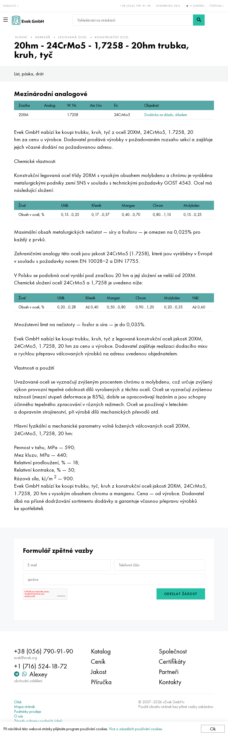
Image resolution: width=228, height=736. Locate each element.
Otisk (18, 702)
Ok (213, 729)
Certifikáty (172, 662)
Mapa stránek (24, 706)
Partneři (169, 672)
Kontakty (170, 682)
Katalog (101, 651)
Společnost (173, 651)
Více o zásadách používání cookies (135, 728)
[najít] (199, 20)
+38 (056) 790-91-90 (135, 6)
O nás (18, 716)
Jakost (98, 672)
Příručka (101, 682)
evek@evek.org (168, 6)
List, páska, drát (28, 73)
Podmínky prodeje (27, 711)
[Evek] (28, 20)
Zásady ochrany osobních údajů (38, 721)
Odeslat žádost (180, 593)
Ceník (98, 662)
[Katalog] (6, 19)
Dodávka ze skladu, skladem (165, 114)
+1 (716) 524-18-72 (40, 666)
